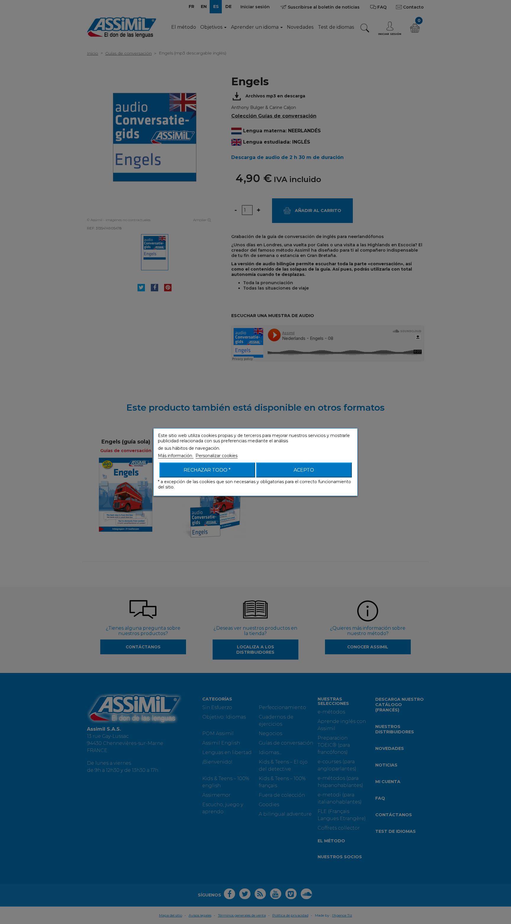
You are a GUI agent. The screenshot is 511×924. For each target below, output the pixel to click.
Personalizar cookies (216, 455)
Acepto (304, 470)
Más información (175, 455)
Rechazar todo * (207, 470)
